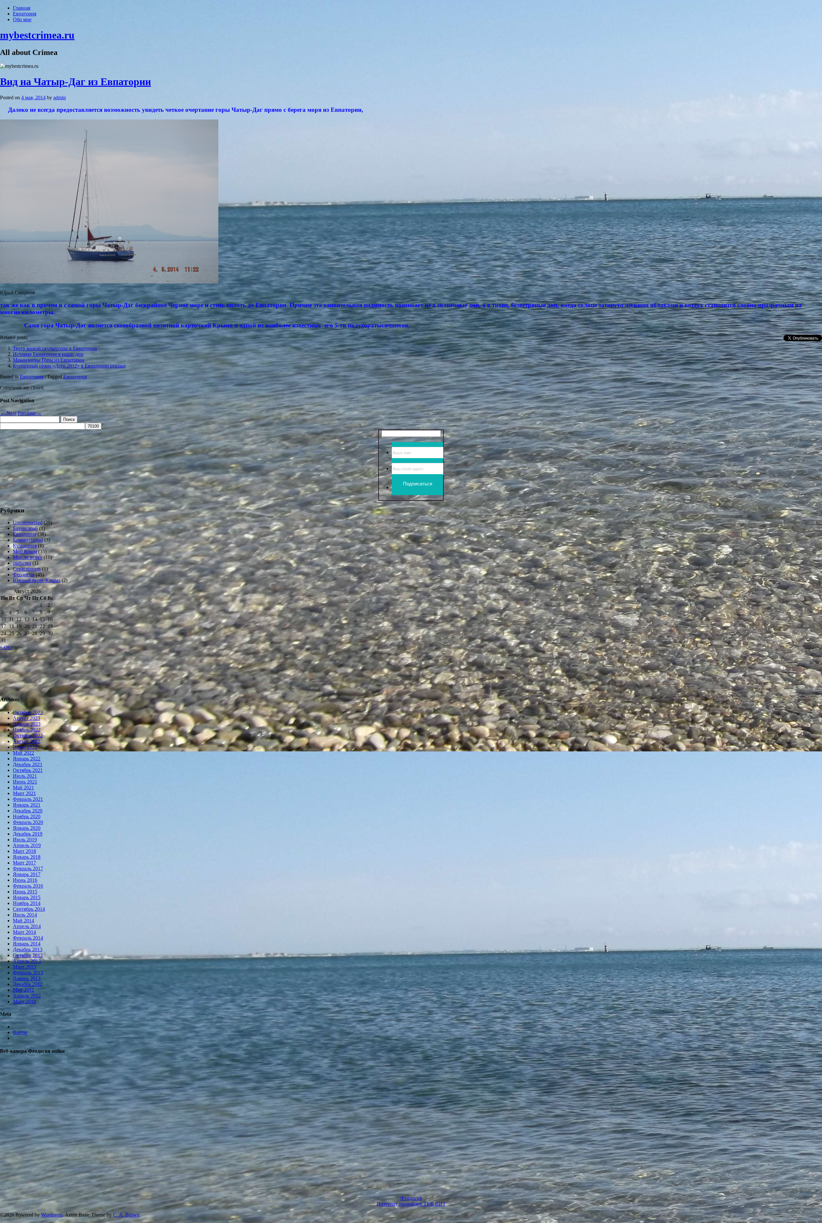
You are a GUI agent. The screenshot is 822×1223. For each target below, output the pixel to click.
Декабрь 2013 (27, 949)
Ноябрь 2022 (26, 729)
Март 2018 (24, 851)
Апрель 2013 (27, 961)
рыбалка (22, 563)
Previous (30, 413)
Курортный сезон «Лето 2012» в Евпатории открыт (69, 365)
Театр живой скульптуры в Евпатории (55, 348)
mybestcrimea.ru (37, 35)
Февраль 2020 (28, 822)
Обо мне (22, 19)
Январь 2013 (26, 978)
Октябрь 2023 (28, 712)
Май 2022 (23, 753)
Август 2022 (26, 741)
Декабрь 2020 (27, 810)
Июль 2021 (25, 776)
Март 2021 (24, 793)
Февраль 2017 (28, 868)
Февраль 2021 (28, 799)
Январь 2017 (26, 874)
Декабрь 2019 (27, 834)
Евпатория (24, 13)
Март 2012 (24, 1001)
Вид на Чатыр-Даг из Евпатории (75, 81)
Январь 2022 (26, 758)
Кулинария (25, 545)
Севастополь (27, 569)
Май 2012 (23, 990)
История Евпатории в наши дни (48, 354)
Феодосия (23, 574)
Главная (21, 8)
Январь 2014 (26, 943)
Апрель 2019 (27, 845)
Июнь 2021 (25, 781)
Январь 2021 (26, 805)
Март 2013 (24, 967)
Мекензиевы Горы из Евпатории (48, 360)
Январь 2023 (26, 724)
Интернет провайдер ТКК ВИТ (411, 1204)
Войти (20, 1032)
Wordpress (52, 1215)
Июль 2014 (25, 914)
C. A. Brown (126, 1215)
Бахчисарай (25, 528)
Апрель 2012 (27, 995)
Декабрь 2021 (27, 764)
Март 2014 (24, 932)
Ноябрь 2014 (26, 903)
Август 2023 (26, 718)
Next (8, 413)
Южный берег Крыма (36, 580)
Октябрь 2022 (28, 735)
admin (59, 97)
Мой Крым (25, 551)
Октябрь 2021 (28, 770)
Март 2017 (24, 862)
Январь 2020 (26, 828)
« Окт (6, 647)
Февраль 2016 (28, 886)
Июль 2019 (25, 839)
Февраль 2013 (28, 972)
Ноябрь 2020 (26, 816)
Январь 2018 (26, 857)
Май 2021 (23, 787)
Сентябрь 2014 (29, 909)
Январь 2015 (26, 897)
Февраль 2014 (28, 938)
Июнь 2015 (25, 891)
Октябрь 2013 (28, 955)
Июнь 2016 (25, 880)
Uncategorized (27, 522)
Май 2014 (23, 920)
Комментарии (28, 540)
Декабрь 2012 (27, 984)
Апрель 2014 (27, 926)
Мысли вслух (27, 557)
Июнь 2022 (25, 747)
